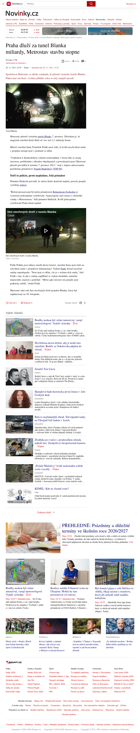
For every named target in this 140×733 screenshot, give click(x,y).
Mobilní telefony (37, 710)
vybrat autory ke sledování (15, 63)
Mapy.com (38, 701)
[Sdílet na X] (84, 302)
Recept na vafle (77, 688)
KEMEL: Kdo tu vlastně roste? (52, 488)
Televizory (109, 710)
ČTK (15, 60)
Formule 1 (53, 688)
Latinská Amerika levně (103, 688)
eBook (67, 61)
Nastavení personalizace (123, 724)
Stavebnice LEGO (54, 710)
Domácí (31, 19)
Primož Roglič (33, 688)
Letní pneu (85, 710)
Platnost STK (119, 692)
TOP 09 (57, 168)
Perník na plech (77, 692)
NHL (51, 692)
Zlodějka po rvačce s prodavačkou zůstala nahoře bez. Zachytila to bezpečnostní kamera (60, 441)
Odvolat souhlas (103, 724)
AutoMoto (23, 24)
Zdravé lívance (77, 680)
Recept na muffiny (79, 676)
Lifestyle (110, 19)
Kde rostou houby (71, 701)
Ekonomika (100, 19)
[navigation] (3, 4)
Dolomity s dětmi (100, 692)
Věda (31, 24)
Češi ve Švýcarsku (100, 684)
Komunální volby (13, 692)
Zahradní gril (112, 705)
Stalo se (23, 19)
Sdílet (77, 61)
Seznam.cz (131, 4)
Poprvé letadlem (100, 676)
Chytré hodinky (122, 710)
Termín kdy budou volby (16, 684)
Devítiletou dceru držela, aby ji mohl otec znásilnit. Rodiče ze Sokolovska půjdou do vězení (58, 346)
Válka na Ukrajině (61, 19)
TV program (105, 24)
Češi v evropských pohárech (107, 701)
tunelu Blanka (44, 136)
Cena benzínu (87, 701)
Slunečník (66, 705)
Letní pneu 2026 (121, 672)
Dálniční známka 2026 (123, 676)
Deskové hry (97, 710)
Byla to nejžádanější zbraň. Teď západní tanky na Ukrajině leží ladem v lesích (60, 418)
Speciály (87, 24)
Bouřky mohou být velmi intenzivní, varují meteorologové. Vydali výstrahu (58, 321)
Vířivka (123, 705)
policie (23, 184)
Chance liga (54, 672)
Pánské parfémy (69, 714)
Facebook (10, 724)
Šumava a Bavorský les (103, 680)
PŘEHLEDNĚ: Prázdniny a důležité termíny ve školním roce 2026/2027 (96, 528)
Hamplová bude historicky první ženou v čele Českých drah (60, 393)
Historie (48, 24)
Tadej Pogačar (33, 684)
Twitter (20, 724)
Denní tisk (116, 24)
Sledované (127, 24)
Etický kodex (73, 724)
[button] (46, 106)
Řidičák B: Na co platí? (124, 684)
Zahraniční (47, 19)
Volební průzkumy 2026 (16, 676)
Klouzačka (77, 705)
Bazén (28, 705)
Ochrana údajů (87, 724)
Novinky (9, 60)
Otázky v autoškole (122, 688)
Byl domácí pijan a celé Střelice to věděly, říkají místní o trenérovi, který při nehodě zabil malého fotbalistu (114, 593)
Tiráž (45, 724)
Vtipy (37, 492)
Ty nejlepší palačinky (80, 672)
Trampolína (55, 705)
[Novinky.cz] (22, 14)
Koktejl (119, 19)
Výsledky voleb (12, 680)
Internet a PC (11, 24)
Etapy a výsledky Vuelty (37, 676)
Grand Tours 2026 (35, 692)
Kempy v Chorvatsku (101, 672)
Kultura (91, 19)
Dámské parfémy (71, 710)
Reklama (29, 724)
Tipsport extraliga (56, 680)
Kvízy (80, 24)
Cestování (39, 24)
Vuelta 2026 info (34, 672)
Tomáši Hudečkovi (43, 168)
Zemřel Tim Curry (45, 369)
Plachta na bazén (40, 705)
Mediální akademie (58, 724)
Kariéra (38, 724)
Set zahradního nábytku (94, 705)
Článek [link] (10, 215)
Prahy (63, 268)
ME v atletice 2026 (57, 684)
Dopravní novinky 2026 (124, 680)
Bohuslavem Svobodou (64, 191)
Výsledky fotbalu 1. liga (59, 676)
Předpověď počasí (53, 701)
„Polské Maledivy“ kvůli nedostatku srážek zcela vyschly (59, 467)
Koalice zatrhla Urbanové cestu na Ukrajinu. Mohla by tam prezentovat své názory (69, 591)
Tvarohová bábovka (79, 684)
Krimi (84, 19)
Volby (39, 19)
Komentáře (75, 19)
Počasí (96, 24)
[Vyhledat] (91, 4)
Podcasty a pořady (62, 24)
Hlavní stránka (12, 19)
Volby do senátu (13, 688)
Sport (73, 24)
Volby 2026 (10, 672)
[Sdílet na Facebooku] (80, 302)
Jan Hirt (30, 680)
